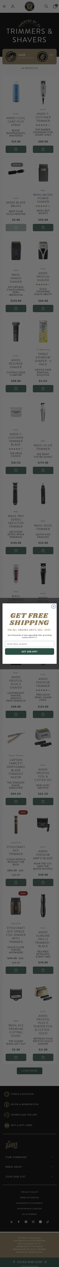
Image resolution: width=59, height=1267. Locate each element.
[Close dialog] (53, 606)
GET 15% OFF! (29, 651)
